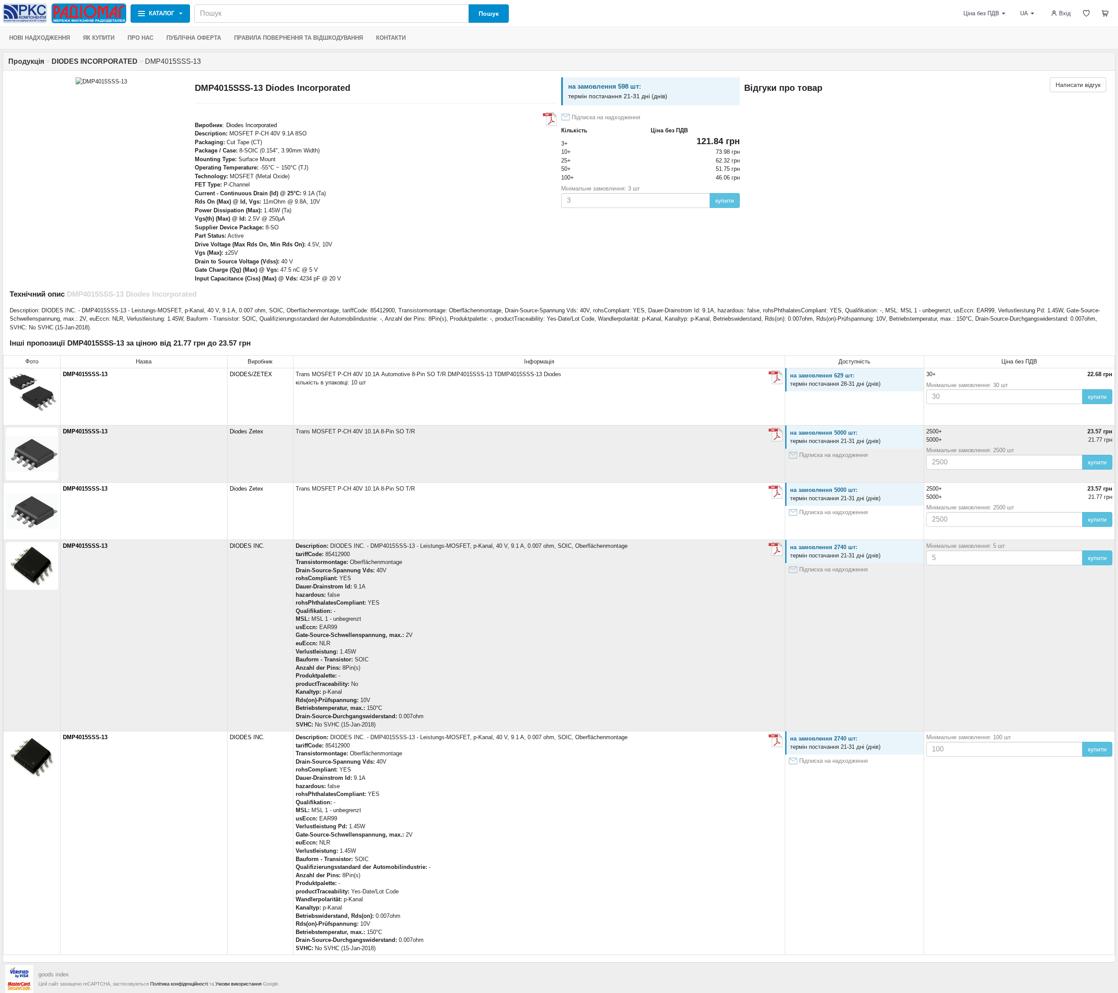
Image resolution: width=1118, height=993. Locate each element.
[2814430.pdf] (776, 549)
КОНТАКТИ (391, 38)
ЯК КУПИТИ (98, 38)
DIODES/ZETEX (251, 374)
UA (1024, 13)
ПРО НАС (140, 38)
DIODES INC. (247, 546)
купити (724, 200)
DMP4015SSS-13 (85, 374)
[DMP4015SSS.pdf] (550, 119)
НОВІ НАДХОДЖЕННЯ (39, 38)
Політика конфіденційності (179, 983)
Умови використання (238, 983)
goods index (53, 974)
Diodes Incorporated (251, 125)
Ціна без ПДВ (981, 13)
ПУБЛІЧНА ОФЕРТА (193, 38)
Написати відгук (1078, 84)
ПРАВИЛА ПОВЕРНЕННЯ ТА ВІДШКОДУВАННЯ (298, 38)
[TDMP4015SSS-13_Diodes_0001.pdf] (776, 377)
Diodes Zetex (246, 431)
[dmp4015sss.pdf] (776, 435)
